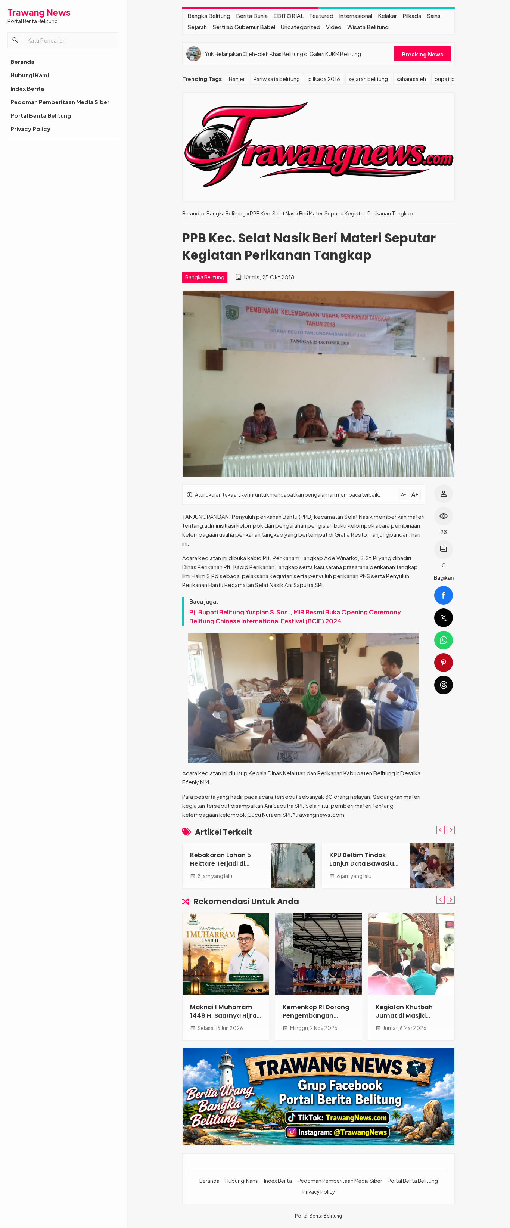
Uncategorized (300, 26)
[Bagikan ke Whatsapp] (443, 640)
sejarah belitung (368, 78)
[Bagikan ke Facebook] (443, 595)
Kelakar (387, 15)
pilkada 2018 (324, 78)
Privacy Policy (30, 128)
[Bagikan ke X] (443, 617)
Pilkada (411, 15)
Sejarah (197, 26)
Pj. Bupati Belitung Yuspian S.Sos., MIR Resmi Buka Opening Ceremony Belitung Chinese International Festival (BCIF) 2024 (295, 616)
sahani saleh (411, 78)
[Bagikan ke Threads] (443, 685)
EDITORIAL (288, 15)
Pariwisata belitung (277, 78)
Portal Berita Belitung (40, 115)
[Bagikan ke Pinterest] (443, 662)
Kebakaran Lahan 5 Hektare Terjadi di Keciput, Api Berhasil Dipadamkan (222, 868)
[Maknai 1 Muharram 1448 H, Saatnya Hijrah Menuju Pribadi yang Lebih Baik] (226, 954)
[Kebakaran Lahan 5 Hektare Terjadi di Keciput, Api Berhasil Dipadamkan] (293, 865)
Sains (434, 15)
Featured (321, 15)
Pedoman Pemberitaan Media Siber (59, 101)
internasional (355, 15)
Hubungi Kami (29, 74)
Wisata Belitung (368, 26)
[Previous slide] (440, 830)
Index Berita (27, 88)
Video (334, 26)
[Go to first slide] (451, 830)
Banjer (237, 78)
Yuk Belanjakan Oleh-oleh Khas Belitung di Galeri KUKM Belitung (283, 53)
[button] (15, 40)
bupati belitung (453, 78)
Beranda (22, 61)
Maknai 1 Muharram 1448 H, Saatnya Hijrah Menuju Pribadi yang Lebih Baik (225, 1020)
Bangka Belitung (208, 15)
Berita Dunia (252, 15)
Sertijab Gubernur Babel (243, 26)
